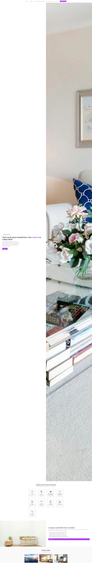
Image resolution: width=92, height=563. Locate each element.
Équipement (43, 1)
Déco (35, 1)
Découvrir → (5, 248)
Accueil (31, 1)
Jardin (48, 1)
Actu (33, 1)
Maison (51, 1)
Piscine (53, 1)
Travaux (56, 1)
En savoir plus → (51, 539)
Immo (46, 1)
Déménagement (39, 1)
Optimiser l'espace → (63, 1)
